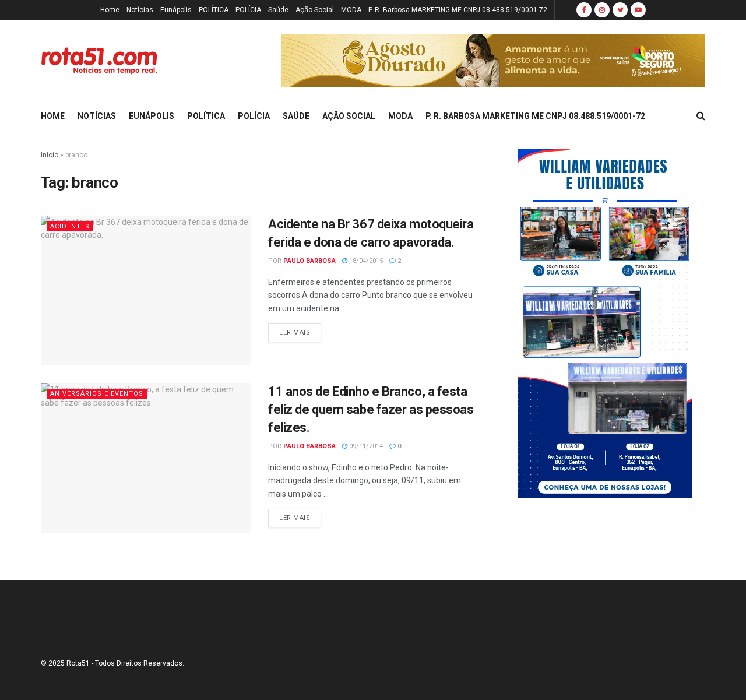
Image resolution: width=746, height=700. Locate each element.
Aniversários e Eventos (96, 394)
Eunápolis (176, 10)
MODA (351, 10)
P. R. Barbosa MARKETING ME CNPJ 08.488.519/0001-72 (457, 10)
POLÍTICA (213, 10)
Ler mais (294, 332)
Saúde (278, 10)
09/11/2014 (365, 446)
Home (109, 10)
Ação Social (314, 10)
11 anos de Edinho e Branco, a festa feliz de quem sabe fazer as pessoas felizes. (371, 409)
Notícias (139, 10)
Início (49, 155)
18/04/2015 (365, 261)
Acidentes (70, 226)
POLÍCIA (248, 10)
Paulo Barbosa (309, 261)
